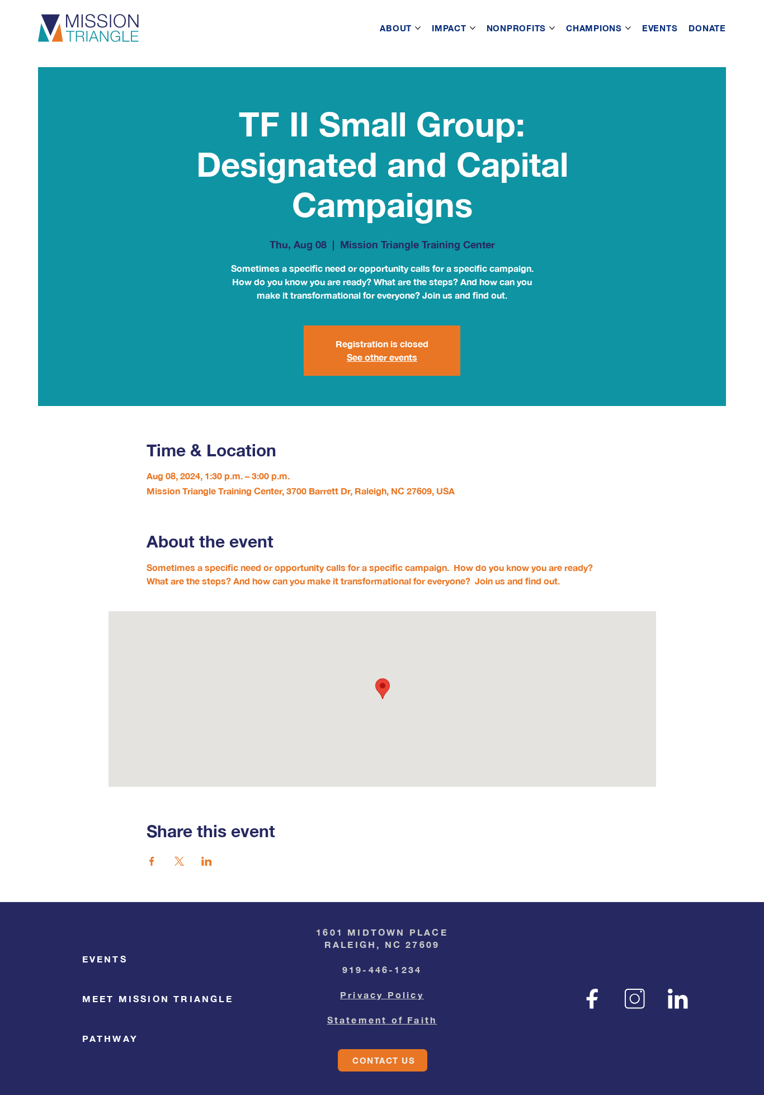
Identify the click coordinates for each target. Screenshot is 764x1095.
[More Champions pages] (628, 28)
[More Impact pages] (472, 28)
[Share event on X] (179, 861)
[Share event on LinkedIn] (206, 861)
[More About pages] (418, 28)
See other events (382, 357)
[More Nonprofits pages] (552, 28)
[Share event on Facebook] (152, 861)
